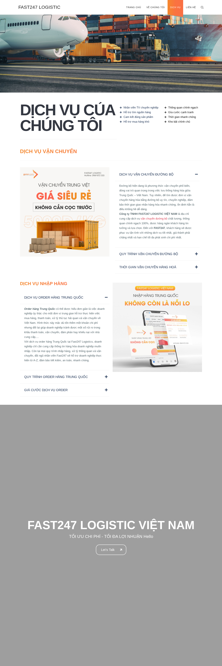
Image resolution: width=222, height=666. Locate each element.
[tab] (157, 174)
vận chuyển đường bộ (154, 218)
